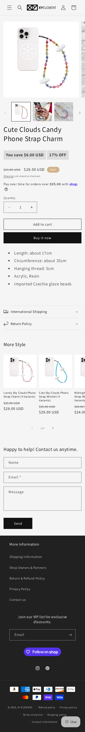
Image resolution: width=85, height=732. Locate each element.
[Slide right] (80, 113)
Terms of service (33, 714)
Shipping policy (57, 714)
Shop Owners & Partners (27, 567)
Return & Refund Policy (27, 578)
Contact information (44, 721)
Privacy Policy (19, 589)
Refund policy (46, 707)
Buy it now (42, 238)
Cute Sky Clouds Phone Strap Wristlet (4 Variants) (54, 396)
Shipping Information (25, 557)
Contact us (17, 600)
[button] (9, 7)
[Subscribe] (70, 634)
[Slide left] (5, 113)
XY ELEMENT (25, 707)
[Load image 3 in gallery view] (63, 111)
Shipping (8, 176)
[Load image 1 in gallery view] (21, 111)
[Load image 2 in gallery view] (42, 111)
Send (18, 523)
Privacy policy (68, 707)
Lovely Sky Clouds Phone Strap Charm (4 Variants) (20, 394)
